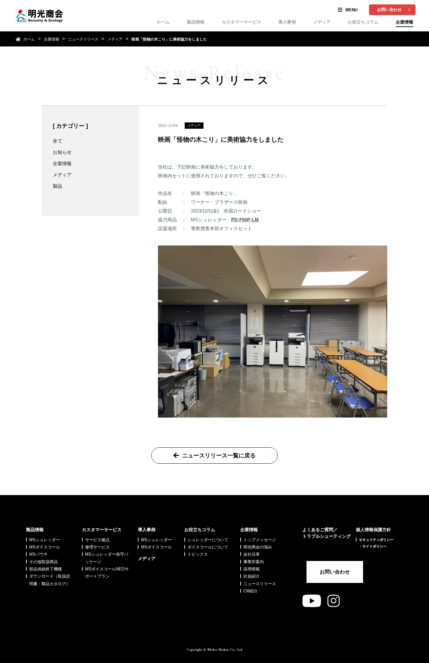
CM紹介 (250, 591)
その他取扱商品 (43, 561)
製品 (57, 186)
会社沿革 (251, 554)
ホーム (163, 21)
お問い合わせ (389, 9)
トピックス (197, 554)
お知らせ (62, 152)
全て (57, 140)
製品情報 (195, 21)
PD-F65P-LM (245, 219)
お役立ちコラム (363, 21)
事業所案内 (253, 561)
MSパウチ (38, 554)
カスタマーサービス (241, 21)
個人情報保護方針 (373, 529)
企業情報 (404, 21)
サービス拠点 (97, 539)
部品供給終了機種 (45, 569)
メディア (322, 21)
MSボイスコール (44, 547)
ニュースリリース (83, 39)
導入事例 (287, 21)
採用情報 (251, 569)
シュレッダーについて (207, 539)
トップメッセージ (259, 539)
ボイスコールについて (207, 547)
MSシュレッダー (44, 539)
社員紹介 (251, 576)
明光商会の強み (257, 547)
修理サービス (97, 547)
